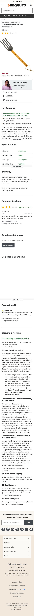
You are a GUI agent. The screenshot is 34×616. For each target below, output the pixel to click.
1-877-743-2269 (17, 1)
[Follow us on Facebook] (3, 529)
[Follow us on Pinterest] (22, 529)
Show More (17, 139)
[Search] (29, 10)
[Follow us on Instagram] (17, 529)
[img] (17, 54)
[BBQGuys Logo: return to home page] (17, 5)
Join (28, 522)
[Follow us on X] (8, 529)
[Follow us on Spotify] (31, 529)
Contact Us (17, 597)
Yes (14, 221)
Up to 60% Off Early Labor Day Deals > (17, 16)
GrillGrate (5, 30)
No (16, 221)
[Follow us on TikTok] (26, 529)
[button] (17, 538)
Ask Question (8, 245)
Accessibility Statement (17, 586)
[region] (17, 54)
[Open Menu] (3, 5)
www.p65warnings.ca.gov (10, 321)
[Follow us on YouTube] (12, 529)
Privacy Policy (17, 582)
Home (3, 19)
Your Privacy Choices (16, 589)
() (16, 33)
